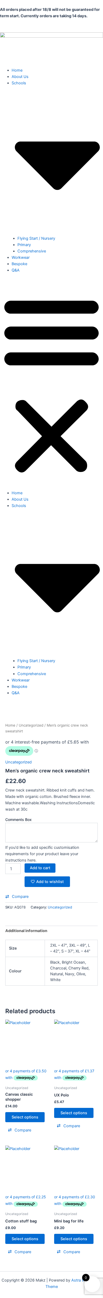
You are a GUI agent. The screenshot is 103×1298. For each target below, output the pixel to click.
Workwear (21, 257)
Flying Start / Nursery (36, 238)
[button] (51, 384)
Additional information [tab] (26, 930)
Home (17, 70)
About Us (20, 76)
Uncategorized (31, 725)
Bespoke (19, 263)
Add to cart (40, 868)
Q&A (16, 270)
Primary (24, 244)
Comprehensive (31, 251)
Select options (25, 1117)
